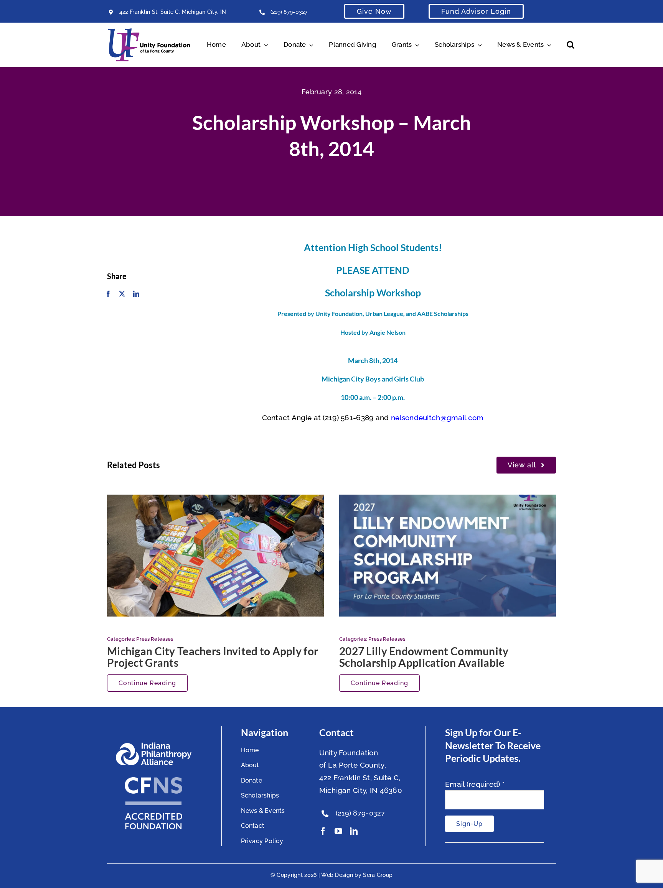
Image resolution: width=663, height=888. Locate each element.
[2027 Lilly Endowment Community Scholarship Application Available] (447, 556)
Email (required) (475, 784)
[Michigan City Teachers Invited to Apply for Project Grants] (215, 556)
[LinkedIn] (136, 294)
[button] (570, 45)
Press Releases (154, 639)
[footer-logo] (153, 745)
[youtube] (338, 831)
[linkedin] (354, 831)
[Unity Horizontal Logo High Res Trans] (149, 32)
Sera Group (378, 875)
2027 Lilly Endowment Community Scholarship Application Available (424, 657)
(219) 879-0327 (289, 12)
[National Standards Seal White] (153, 780)
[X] (122, 294)
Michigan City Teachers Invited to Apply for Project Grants (212, 657)
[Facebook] (108, 294)
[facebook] (323, 831)
